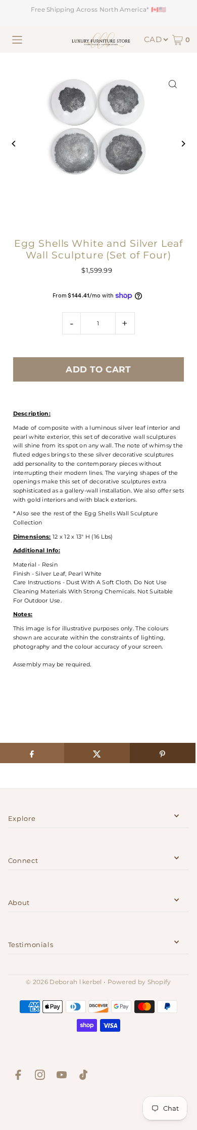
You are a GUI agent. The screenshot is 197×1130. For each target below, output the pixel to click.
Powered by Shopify (139, 982)
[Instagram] (40, 1076)
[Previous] (14, 143)
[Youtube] (62, 1076)
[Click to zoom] (172, 84)
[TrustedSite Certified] (98, 1107)
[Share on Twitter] (97, 753)
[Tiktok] (83, 1076)
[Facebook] (18, 1076)
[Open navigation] (17, 40)
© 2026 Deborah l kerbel (64, 982)
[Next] (182, 143)
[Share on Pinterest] (162, 753)
